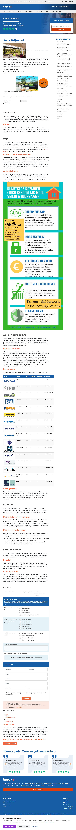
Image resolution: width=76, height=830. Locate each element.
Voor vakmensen (63, 6)
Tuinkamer (39, 11)
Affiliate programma (8, 804)
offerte (28, 61)
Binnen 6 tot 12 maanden (28, 640)
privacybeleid (19, 707)
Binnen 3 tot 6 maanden (28, 638)
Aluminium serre (26, 612)
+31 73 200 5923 (68, 806)
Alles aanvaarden (9, 826)
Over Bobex (54, 6)
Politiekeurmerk (10, 717)
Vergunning (47, 11)
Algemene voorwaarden (9, 801)
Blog (58, 101)
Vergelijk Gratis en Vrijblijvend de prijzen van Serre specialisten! (65, 109)
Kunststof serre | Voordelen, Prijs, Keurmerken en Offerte (64, 43)
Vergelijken (60, 29)
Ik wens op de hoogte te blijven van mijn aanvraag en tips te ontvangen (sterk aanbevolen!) (26, 693)
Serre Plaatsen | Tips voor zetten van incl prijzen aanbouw (64, 70)
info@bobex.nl (68, 808)
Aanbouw (31, 11)
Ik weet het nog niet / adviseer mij (30, 615)
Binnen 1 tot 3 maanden (28, 635)
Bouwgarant (9, 721)
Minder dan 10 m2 (26, 619)
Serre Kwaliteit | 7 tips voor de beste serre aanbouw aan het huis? (64, 49)
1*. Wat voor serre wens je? (10, 608)
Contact (59, 99)
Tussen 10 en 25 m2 (27, 622)
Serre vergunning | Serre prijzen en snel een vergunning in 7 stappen (64, 64)
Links (58, 118)
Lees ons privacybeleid (48, 822)
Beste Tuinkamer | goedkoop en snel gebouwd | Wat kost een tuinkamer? (64, 86)
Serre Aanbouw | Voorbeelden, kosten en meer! (64, 54)
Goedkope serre (62, 91)
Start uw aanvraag (38, 789)
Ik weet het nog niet (27, 628)
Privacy (59, 116)
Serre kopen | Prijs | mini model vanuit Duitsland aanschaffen (64, 95)
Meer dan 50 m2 (26, 626)
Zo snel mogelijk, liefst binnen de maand (32, 633)
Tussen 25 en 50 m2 (27, 624)
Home (5, 11)
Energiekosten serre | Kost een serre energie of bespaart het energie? (64, 76)
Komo (7, 716)
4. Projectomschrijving (10, 644)
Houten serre (25, 610)
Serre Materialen (62, 81)
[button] (5, 764)
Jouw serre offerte (57, 11)
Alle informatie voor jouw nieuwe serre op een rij (64, 60)
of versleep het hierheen (21, 657)
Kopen (25, 11)
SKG (7, 714)
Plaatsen (19, 11)
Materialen (12, 11)
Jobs (4, 806)
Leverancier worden (8, 803)
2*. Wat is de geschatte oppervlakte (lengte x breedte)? (10, 621)
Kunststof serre (26, 608)
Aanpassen (35, 826)
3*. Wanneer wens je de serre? (10, 634)
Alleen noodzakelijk (23, 826)
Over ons (60, 114)
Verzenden (26, 698)
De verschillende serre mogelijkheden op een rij (64, 104)
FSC (7, 719)
